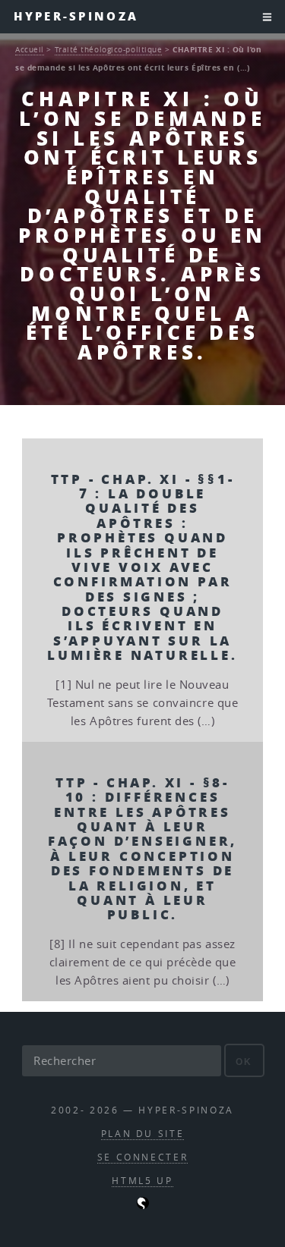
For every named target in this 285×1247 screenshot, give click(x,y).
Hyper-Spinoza (76, 16)
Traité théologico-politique (109, 49)
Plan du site (143, 1133)
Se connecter (142, 1157)
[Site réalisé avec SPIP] (143, 1205)
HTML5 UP (142, 1180)
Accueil (29, 49)
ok (244, 1061)
